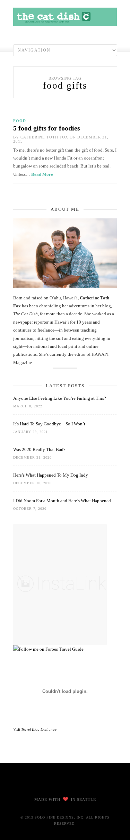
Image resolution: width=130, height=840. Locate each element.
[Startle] (48, 649)
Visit (35, 729)
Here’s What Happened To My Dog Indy (50, 475)
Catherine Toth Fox (44, 137)
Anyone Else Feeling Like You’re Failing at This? (59, 398)
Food (19, 121)
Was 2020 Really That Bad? (39, 449)
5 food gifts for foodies (46, 128)
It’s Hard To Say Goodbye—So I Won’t (49, 423)
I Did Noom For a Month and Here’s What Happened (62, 500)
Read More (42, 174)
